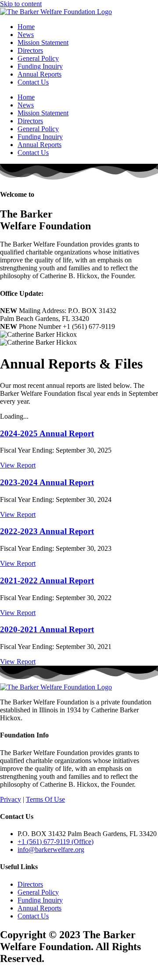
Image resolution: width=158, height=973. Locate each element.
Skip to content (21, 3)
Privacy (10, 799)
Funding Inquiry (40, 66)
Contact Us (33, 82)
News (26, 34)
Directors (30, 50)
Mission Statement (43, 42)
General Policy (38, 58)
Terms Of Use (45, 799)
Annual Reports (39, 74)
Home (26, 26)
